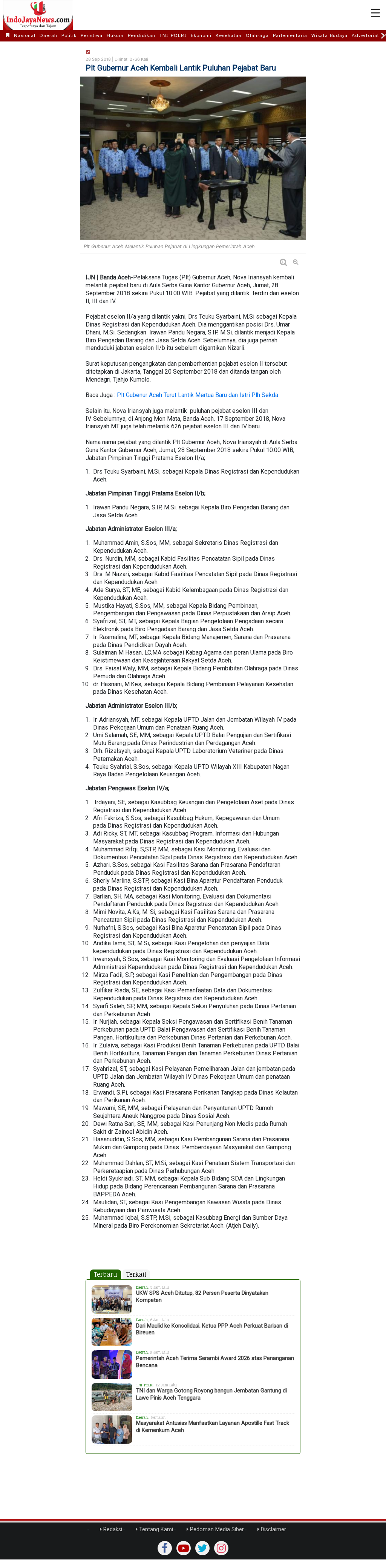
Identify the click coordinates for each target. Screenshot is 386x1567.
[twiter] (202, 1548)
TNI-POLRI (173, 35)
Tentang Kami (155, 1529)
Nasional (24, 35)
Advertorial (365, 35)
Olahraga (257, 35)
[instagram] (221, 1548)
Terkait (136, 1274)
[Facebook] (164, 1548)
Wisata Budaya (329, 35)
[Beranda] (8, 35)
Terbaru (105, 1274)
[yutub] (183, 1548)
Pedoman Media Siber (216, 1529)
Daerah (48, 35)
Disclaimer (272, 1529)
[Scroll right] (383, 35)
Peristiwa (92, 35)
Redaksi (112, 1529)
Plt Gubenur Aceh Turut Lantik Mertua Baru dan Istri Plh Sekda (197, 395)
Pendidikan (141, 35)
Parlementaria (290, 35)
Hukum (115, 35)
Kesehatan (229, 35)
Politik (69, 35)
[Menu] (375, 13)
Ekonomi (201, 35)
